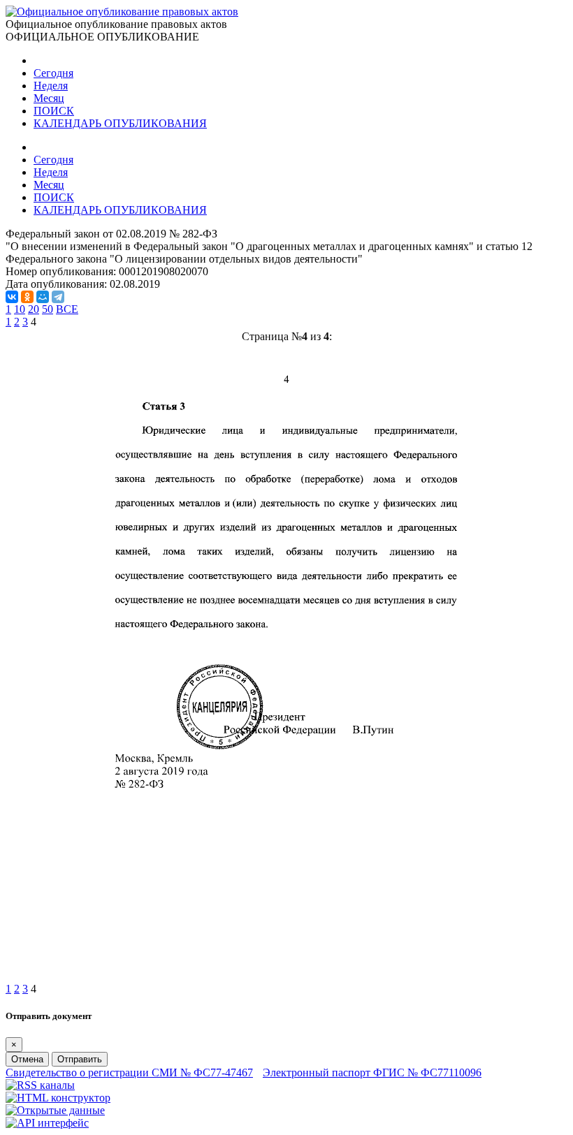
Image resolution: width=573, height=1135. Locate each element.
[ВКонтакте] (12, 297)
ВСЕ (67, 309)
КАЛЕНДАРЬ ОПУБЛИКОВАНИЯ (120, 123)
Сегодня (53, 73)
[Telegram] (58, 297)
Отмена (27, 1059)
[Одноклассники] (27, 297)
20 (33, 309)
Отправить (79, 1059)
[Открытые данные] (55, 1110)
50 (47, 309)
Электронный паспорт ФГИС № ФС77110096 (372, 1072)
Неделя (51, 85)
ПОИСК (54, 111)
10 (19, 309)
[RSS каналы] (40, 1085)
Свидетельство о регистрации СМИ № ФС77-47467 (129, 1072)
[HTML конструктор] (58, 1098)
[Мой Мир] (42, 297)
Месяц (49, 98)
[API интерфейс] (47, 1123)
